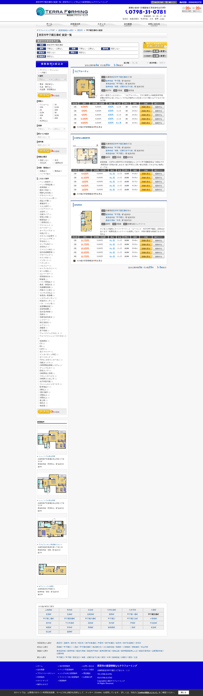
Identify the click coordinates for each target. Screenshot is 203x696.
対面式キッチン (47, 301)
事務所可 (44, 203)
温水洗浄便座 (46, 312)
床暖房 (44, 328)
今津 (118, 220)
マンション (54, 70)
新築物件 (63, 681)
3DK (41, 115)
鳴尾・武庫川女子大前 (124, 87)
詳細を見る (146, 107)
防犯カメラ (45, 371)
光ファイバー (46, 352)
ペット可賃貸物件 (66, 670)
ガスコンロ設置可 (48, 236)
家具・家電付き (47, 285)
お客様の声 (87, 677)
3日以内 (43, 163)
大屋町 (153, 610)
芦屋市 (100, 643)
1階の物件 (45, 392)
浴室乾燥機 (45, 309)
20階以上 (44, 398)
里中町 (48, 623)
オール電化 (45, 271)
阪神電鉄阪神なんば (129, 651)
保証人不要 (45, 201)
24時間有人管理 (47, 373)
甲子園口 (120, 84)
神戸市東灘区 (90, 643)
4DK (56, 118)
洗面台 (44, 314)
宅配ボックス (46, 363)
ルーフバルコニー (48, 268)
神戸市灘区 (109, 643)
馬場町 (90, 627)
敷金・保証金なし (47, 84)
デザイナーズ (46, 195)
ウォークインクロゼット (51, 333)
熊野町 (111, 614)
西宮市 (114, 77)
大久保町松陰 (108, 647)
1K (56, 105)
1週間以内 (59, 163)
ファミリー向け (47, 249)
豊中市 (73, 643)
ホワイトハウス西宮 (46, 586)
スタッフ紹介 (88, 670)
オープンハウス (47, 231)
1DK (41, 107)
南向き (44, 403)
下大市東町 (69, 623)
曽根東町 (135, 647)
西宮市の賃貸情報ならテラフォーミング (117, 666)
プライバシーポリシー (46, 673)
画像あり (43, 171)
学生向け (44, 241)
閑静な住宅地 (46, 193)
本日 (56, 160)
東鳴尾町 (111, 627)
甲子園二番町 (48, 619)
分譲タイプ (45, 214)
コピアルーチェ (81, 71)
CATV (43, 349)
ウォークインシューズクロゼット (52, 337)
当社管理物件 (64, 666)
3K (56, 113)
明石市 (81, 643)
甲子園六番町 (90, 619)
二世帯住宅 (45, 222)
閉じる (183, 692)
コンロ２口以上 (47, 293)
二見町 (132, 627)
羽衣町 (69, 627)
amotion (78, 205)
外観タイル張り (47, 290)
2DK (56, 110)
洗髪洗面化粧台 (47, 317)
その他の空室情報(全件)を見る (88, 127)
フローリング (46, 255)
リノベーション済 (48, 198)
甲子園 (117, 81)
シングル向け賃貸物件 (68, 673)
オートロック (46, 357)
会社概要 (40, 670)
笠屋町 (48, 614)
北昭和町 (90, 614)
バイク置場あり (47, 282)
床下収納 (44, 331)
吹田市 (118, 643)
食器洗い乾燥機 (47, 295)
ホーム (40, 666)
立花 (135, 657)
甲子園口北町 (132, 619)
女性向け (44, 247)
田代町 (111, 623)
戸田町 (132, 623)
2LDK (42, 113)
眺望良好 (44, 220)
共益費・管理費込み (48, 89)
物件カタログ (42, 684)
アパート (43, 70)
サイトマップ (42, 681)
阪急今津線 (110, 220)
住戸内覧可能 (46, 381)
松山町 (48, 632)
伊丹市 (138, 643)
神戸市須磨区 (128, 643)
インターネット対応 (49, 354)
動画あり (58, 171)
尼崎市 (66, 643)
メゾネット (45, 260)
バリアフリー (46, 209)
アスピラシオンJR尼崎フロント (50, 545)
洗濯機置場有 (46, 287)
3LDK (57, 115)
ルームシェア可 (47, 239)
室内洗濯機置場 (47, 252)
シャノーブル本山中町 (47, 456)
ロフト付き (45, 258)
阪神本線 (109, 81)
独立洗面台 (45, 322)
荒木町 (69, 610)
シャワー (44, 320)
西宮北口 (76, 657)
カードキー (45, 228)
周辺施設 (86, 673)
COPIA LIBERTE (82, 138)
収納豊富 (44, 341)
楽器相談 (44, 187)
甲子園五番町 (122, 77)
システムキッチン (48, 298)
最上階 (44, 400)
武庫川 (124, 657)
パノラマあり (45, 174)
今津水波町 (111, 610)
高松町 (90, 623)
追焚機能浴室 (46, 306)
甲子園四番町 (69, 619)
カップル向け (46, 244)
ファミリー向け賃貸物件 (69, 677)
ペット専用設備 (47, 185)
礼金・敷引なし (46, 87)
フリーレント (46, 225)
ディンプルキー (47, 368)
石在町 (90, 610)
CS (42, 343)
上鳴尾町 (48, 610)
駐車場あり (45, 387)
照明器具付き (46, 276)
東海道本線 (110, 84)
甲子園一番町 (132, 614)
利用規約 (40, 677)
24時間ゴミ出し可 (48, 379)
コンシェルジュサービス (51, 384)
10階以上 (44, 395)
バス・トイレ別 (47, 303)
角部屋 (44, 406)
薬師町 (69, 632)
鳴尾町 (48, 627)
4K (41, 118)
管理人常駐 (45, 217)
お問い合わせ (88, 666)
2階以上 (44, 390)
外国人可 (44, 233)
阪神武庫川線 (105, 651)
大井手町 (132, 610)
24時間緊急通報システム (51, 365)
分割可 (44, 212)
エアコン (44, 325)
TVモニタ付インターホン (51, 360)
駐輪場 (44, 279)
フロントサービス (48, 376)
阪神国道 (115, 657)
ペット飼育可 (46, 182)
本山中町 (144, 647)
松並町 (153, 627)
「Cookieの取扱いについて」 (148, 693)
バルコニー (45, 266)
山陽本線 (60, 653)
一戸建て (43, 73)
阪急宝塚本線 (144, 651)
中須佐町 (153, 623)
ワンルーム (44, 105)
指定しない (44, 160)
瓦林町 (69, 614)
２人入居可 (45, 206)
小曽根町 (153, 619)
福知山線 (115, 651)
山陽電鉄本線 (157, 651)
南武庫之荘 (97, 647)
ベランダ (44, 263)
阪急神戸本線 (92, 651)
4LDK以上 (44, 121)
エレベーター (46, 274)
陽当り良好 (45, 190)
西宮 (103, 657)
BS (42, 346)
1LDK (57, 107)
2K (41, 110)
